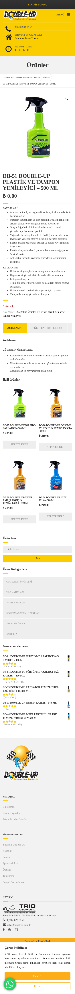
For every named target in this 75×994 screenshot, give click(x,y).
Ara (37, 558)
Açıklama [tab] (14, 328)
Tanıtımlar (8, 875)
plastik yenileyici (56, 312)
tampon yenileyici (12, 315)
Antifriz (11, 634)
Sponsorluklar (11, 863)
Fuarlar (7, 857)
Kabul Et (37, 976)
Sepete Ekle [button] (19, 444)
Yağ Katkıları (15, 592)
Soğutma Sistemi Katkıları (23, 613)
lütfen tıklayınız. (17, 967)
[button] (66, 98)
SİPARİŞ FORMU (37, 4)
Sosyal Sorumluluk (13, 882)
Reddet (37, 986)
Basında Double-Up (14, 844)
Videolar (7, 850)
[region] (37, 968)
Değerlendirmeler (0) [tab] (46, 328)
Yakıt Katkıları (16, 602)
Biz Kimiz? (9, 806)
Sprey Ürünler (15, 623)
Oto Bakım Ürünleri (26, 312)
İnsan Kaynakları (12, 813)
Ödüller (7, 869)
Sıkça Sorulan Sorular (15, 819)
